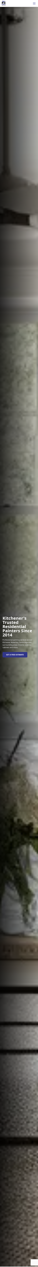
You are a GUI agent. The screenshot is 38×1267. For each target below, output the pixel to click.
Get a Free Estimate (15, 655)
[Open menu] (34, 3)
